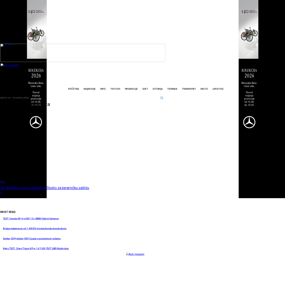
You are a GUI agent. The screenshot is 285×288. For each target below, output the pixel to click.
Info (2, 182)
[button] (161, 97)
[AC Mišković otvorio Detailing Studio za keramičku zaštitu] (73, 147)
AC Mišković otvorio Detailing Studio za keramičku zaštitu (44, 188)
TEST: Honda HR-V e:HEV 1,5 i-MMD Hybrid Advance (31, 218)
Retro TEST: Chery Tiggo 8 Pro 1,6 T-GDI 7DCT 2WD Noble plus (36, 248)
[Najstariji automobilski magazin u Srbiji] (23, 71)
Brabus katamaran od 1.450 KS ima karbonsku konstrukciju (34, 228)
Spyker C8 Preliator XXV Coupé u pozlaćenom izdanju (32, 238)
